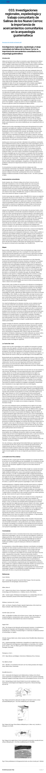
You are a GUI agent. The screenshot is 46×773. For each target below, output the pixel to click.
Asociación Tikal (10, 769)
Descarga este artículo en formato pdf (11, 42)
